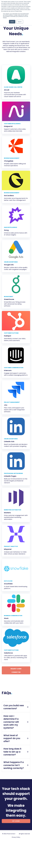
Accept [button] (12, 21)
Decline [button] (20, 21)
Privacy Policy (16, 837)
